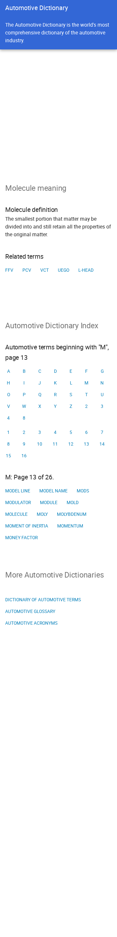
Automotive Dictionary (36, 7)
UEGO (63, 270)
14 (102, 444)
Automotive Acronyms (31, 623)
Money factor (21, 537)
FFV (9, 270)
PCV (26, 270)
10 (39, 444)
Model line (17, 491)
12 (70, 444)
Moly (42, 514)
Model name (53, 491)
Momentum (70, 526)
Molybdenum (71, 514)
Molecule (16, 514)
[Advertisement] (58, 111)
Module (49, 502)
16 (24, 456)
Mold (73, 502)
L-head (86, 270)
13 (86, 444)
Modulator (18, 502)
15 (8, 456)
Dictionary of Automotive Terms (43, 600)
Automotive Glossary (30, 611)
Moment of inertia (26, 526)
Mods (83, 491)
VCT (44, 270)
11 (55, 444)
